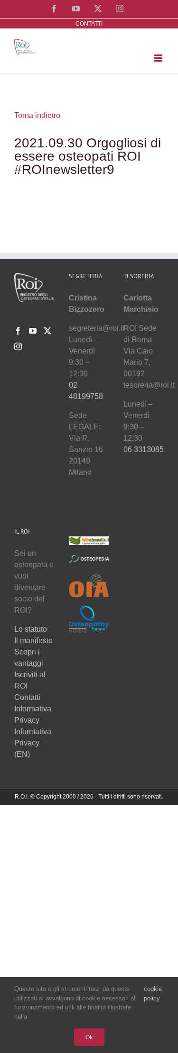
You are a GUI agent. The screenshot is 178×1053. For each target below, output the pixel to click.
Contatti (27, 697)
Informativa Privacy (32, 714)
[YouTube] (33, 331)
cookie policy (153, 993)
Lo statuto (30, 629)
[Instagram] (18, 346)
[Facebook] (18, 331)
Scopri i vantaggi (28, 657)
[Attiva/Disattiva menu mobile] (159, 58)
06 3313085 (143, 449)
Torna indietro (37, 115)
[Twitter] (47, 331)
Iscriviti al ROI (30, 680)
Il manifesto (33, 640)
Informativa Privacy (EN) (32, 742)
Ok (89, 1037)
